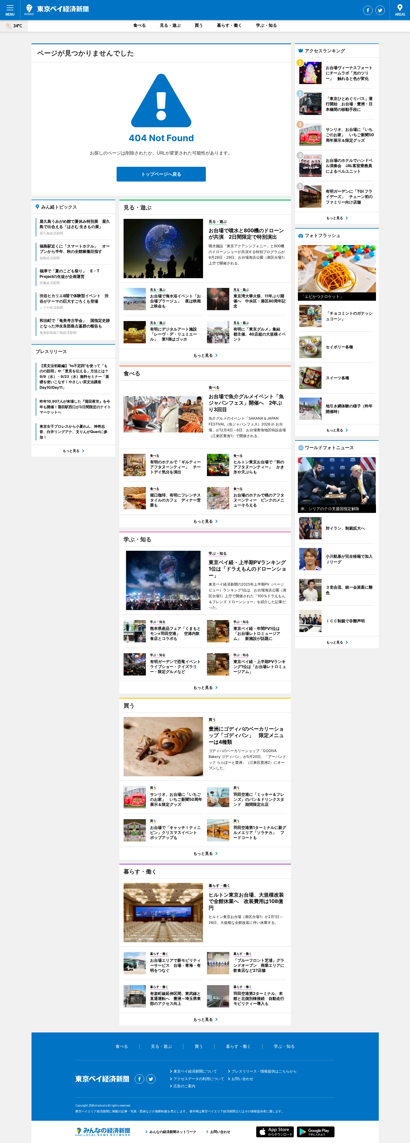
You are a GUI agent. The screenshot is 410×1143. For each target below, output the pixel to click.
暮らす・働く (229, 25)
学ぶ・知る (266, 25)
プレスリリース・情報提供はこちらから (264, 1071)
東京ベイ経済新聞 (57, 9)
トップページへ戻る (161, 174)
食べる (139, 25)
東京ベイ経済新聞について (195, 1071)
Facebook (368, 10)
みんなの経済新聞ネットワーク (102, 1132)
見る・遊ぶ (170, 25)
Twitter (380, 10)
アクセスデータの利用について (198, 1078)
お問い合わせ (242, 1078)
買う (199, 25)
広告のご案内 (184, 1086)
